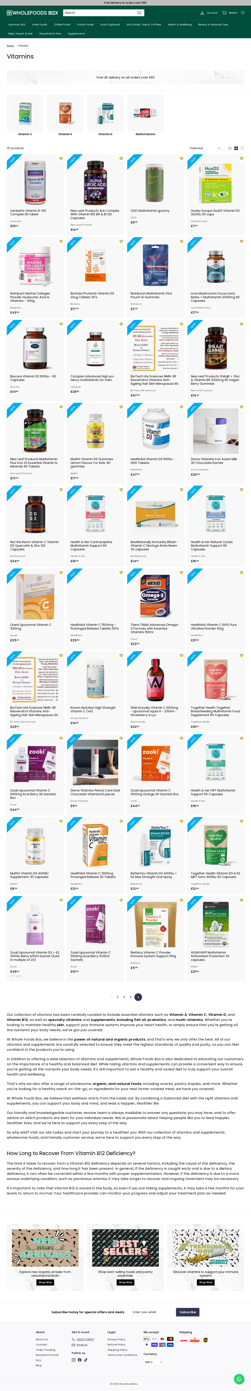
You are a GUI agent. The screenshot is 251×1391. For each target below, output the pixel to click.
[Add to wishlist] (61, 158)
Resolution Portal (47, 1355)
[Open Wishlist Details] (242, 12)
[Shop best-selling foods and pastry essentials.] (125, 1248)
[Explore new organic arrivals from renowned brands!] (45, 1248)
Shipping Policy (117, 1350)
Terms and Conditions (122, 1355)
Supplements (76, 33)
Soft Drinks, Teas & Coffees (144, 24)
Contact (41, 1344)
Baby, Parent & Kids (21, 33)
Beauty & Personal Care (213, 24)
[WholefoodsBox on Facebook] (79, 1360)
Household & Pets (50, 33)
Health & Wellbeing (180, 24)
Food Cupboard (110, 24)
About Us (42, 1339)
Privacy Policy (116, 1339)
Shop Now (45, 1282)
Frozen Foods (85, 24)
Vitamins (23, 45)
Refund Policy (116, 1344)
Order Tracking (45, 1350)
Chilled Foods (62, 24)
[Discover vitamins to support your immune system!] (205, 1248)
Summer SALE (17, 24)
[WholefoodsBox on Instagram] (73, 1360)
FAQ (38, 1360)
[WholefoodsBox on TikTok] (86, 1360)
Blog (39, 1365)
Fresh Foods (39, 24)
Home (10, 45)
